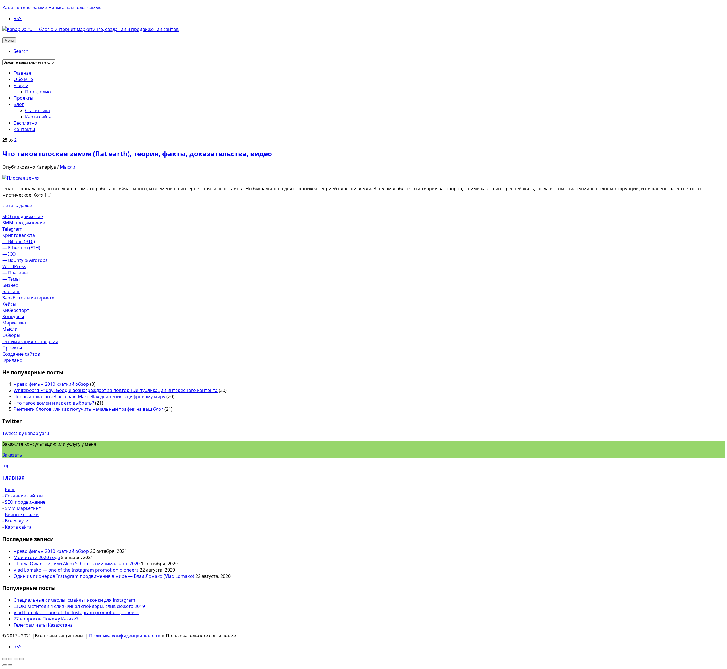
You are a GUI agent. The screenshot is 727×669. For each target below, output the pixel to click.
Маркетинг (14, 323)
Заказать (12, 455)
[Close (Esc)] (4, 659)
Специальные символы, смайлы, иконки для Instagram (74, 600)
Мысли (67, 167)
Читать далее (17, 206)
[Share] (10, 659)
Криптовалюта (18, 235)
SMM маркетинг (23, 508)
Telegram (12, 229)
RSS (18, 18)
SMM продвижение (23, 223)
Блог (10, 489)
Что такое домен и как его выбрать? (54, 403)
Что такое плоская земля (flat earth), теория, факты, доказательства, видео (137, 153)
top (6, 465)
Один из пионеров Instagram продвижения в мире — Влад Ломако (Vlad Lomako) (104, 576)
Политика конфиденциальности (125, 636)
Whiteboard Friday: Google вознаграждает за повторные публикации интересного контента (116, 390)
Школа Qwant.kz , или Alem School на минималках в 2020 (77, 563)
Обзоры (11, 335)
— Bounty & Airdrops (25, 260)
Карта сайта (18, 527)
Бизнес (10, 285)
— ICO (9, 254)
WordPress (14, 266)
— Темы (11, 279)
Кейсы (9, 304)
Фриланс (12, 360)
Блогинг (11, 291)
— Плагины (15, 273)
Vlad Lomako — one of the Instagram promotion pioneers (76, 570)
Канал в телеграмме (24, 8)
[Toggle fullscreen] (16, 659)
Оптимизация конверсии (30, 341)
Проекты (12, 348)
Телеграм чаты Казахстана (43, 625)
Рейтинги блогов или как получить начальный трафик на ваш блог (88, 409)
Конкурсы (13, 316)
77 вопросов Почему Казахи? (46, 619)
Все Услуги (16, 521)
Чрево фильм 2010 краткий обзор (51, 384)
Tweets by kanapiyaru (25, 433)
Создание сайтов (21, 354)
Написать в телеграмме (74, 8)
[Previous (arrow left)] (4, 665)
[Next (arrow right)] (10, 665)
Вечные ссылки (22, 514)
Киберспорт (15, 310)
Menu (9, 40)
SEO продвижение (22, 216)
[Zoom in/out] (21, 659)
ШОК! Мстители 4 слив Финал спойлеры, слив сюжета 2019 (79, 606)
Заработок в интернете (28, 298)
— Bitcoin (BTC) (18, 241)
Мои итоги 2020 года (37, 557)
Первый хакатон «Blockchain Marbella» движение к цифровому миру (89, 396)
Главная (13, 477)
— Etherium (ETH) (21, 248)
